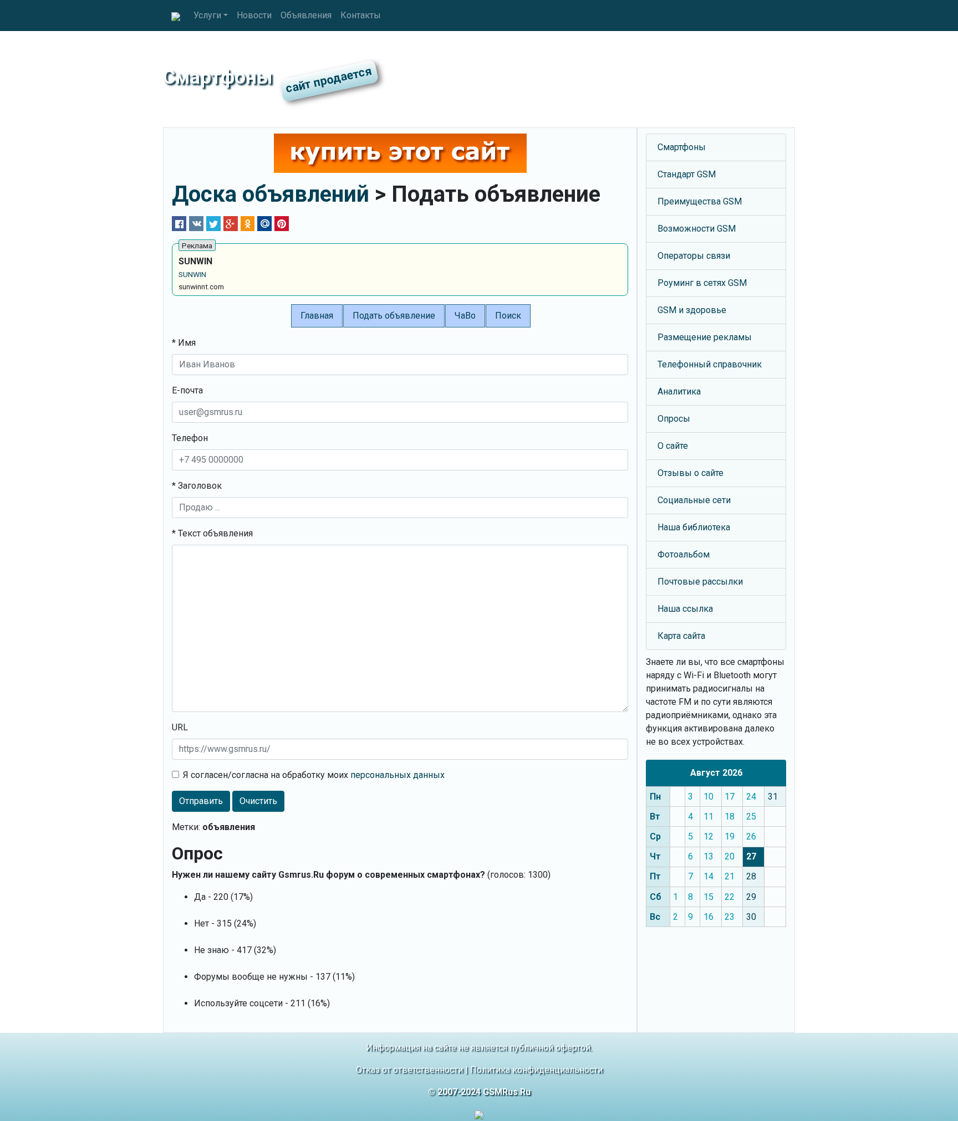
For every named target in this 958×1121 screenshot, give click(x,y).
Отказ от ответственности (409, 1069)
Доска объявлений (270, 194)
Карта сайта (681, 636)
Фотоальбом (684, 554)
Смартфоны (682, 147)
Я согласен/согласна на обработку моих (314, 775)
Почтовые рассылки (700, 581)
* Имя (184, 342)
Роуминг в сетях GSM (702, 283)
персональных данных (397, 775)
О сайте (673, 446)
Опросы (674, 418)
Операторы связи (694, 255)
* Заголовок (197, 485)
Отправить (201, 801)
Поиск (508, 315)
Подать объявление (394, 315)
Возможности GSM (697, 228)
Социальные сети (694, 500)
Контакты (360, 15)
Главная (316, 315)
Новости (254, 15)
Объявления (306, 15)
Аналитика (679, 391)
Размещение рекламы (705, 337)
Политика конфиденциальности (536, 1069)
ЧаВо (465, 315)
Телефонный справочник (710, 364)
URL (180, 727)
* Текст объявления (212, 533)
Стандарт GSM (687, 174)
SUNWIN (192, 274)
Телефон (190, 438)
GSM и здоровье (692, 310)
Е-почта (187, 390)
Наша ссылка (685, 608)
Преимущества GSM (700, 201)
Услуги (207, 15)
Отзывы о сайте (690, 473)
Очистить (258, 801)
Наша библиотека (694, 527)
